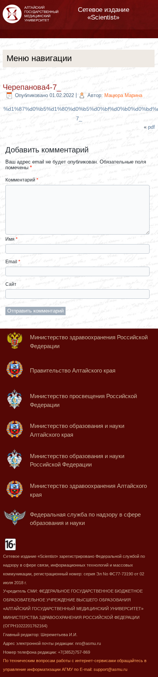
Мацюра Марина (123, 95)
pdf (151, 127)
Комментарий (21, 180)
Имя (11, 239)
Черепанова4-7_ (32, 87)
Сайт (10, 284)
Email (12, 261)
